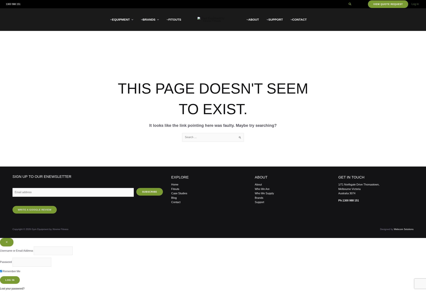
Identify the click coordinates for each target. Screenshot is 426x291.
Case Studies (179, 193)
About (258, 184)
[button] (350, 4)
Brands (259, 197)
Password (6, 262)
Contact (175, 202)
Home (174, 184)
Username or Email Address (16, 250)
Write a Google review (34, 209)
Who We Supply (264, 193)
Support (259, 202)
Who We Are (262, 189)
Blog (174, 197)
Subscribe (149, 191)
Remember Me (11, 271)
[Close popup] (6, 242)
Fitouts (175, 189)
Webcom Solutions (404, 229)
